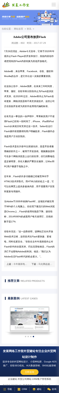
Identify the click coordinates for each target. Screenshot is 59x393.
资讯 (29, 28)
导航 (9, 389)
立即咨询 (29, 372)
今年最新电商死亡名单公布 (27, 264)
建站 (39, 389)
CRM (24, 389)
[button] (25, 336)
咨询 (54, 389)
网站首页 (18, 28)
